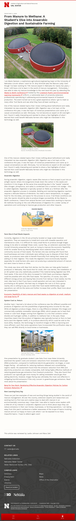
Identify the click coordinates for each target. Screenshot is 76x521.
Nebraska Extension (12, 459)
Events (6, 480)
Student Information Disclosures (19, 508)
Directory (7, 474)
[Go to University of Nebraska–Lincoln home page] (6, 4)
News (41, 477)
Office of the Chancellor (48, 480)
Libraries (7, 483)
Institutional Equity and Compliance (20, 507)
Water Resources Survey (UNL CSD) (18, 465)
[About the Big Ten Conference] (7, 494)
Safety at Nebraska (61, 507)
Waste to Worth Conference (15, 93)
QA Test (56, 505)
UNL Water (16, 6)
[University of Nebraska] (19, 494)
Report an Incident (12, 487)
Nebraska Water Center (13, 462)
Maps (41, 474)
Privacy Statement (49, 507)
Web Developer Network (47, 505)
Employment (9, 477)
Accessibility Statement (65, 505)
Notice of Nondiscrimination (37, 507)
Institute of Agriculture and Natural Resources (24, 3)
